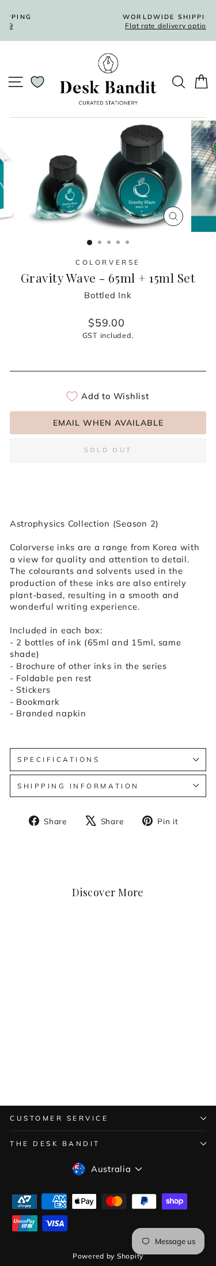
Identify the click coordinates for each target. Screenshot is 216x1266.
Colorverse (107, 262)
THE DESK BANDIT (55, 1143)
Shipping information (78, 786)
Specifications (58, 759)
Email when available (108, 423)
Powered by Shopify (108, 1256)
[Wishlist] (37, 82)
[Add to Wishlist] (70, 952)
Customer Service (59, 1118)
